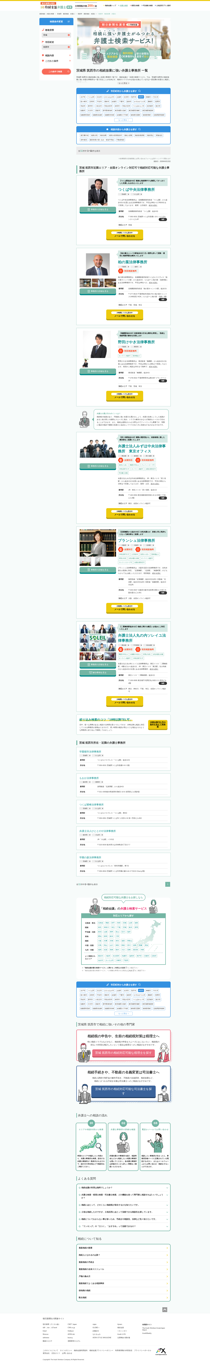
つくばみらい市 (138, 106)
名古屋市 (116, 956)
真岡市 (97, 782)
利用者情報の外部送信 (123, 1350)
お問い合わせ (67, 1353)
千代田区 (136, 645)
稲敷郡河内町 (109, 115)
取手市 (133, 97)
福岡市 (131, 956)
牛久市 (155, 97)
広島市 (154, 956)
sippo (94, 1324)
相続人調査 (128, 135)
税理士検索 (135, 5)
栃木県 (85, 782)
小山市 (97, 835)
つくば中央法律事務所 (136, 189)
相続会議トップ (110, 5)
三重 (117, 936)
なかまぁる (97, 1334)
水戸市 (83, 97)
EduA (45, 1331)
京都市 (146, 956)
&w (48, 1327)
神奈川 (106, 927)
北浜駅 (148, 545)
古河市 (126, 97)
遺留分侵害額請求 (115, 135)
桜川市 (158, 106)
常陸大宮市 (126, 106)
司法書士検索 (148, 5)
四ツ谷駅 (149, 456)
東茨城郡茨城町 (134, 110)
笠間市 (157, 101)
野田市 (136, 347)
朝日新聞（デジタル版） (51, 1324)
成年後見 (84, 140)
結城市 (114, 101)
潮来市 (106, 101)
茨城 (124, 927)
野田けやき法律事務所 (136, 342)
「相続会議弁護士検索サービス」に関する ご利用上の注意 (104, 968)
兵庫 (105, 941)
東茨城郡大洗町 (120, 110)
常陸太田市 (108, 106)
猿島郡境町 (147, 115)
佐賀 (105, 950)
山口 (111, 945)
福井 (129, 932)
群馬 (136, 927)
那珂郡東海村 (107, 110)
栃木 (130, 927)
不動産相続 (120, 140)
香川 (129, 945)
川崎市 (118, 960)
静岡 (105, 936)
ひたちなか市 (109, 97)
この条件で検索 (55, 72)
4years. (120, 1324)
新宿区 (136, 456)
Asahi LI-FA (121, 1334)
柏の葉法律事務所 (132, 262)
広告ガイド (56, 1353)
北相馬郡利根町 (159, 115)
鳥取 (117, 945)
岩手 (113, 923)
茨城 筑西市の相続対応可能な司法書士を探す (123, 1091)
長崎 (111, 950)
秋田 (118, 923)
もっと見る (122, 120)
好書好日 (96, 1331)
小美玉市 (98, 106)
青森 (107, 923)
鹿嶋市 (150, 101)
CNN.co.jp (71, 1327)
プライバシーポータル (142, 1350)
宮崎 (129, 950)
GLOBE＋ (96, 1327)
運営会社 (46, 1353)
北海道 (100, 923)
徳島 (134, 945)
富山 (117, 932)
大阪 (99, 941)
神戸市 (139, 956)
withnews (46, 1338)
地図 (162, 219)
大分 (123, 950)
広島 (99, 945)
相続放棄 (103, 135)
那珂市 (90, 106)
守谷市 (99, 101)
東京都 (124, 456)
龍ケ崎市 (84, 101)
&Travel (54, 1327)
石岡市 (92, 101)
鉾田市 (117, 106)
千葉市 (126, 960)
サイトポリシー (66, 1350)
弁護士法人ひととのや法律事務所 (97, 831)
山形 (130, 923)
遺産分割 (94, 135)
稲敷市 (83, 110)
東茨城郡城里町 (147, 110)
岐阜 (111, 936)
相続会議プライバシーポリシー (101, 1350)
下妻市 (121, 101)
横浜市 (100, 956)
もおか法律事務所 (89, 778)
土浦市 (119, 97)
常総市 (83, 106)
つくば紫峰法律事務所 (91, 804)
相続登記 (150, 135)
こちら (130, 970)
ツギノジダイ (122, 1331)
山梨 (105, 932)
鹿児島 (135, 950)
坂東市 (129, 101)
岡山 (105, 945)
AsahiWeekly (147, 1333)
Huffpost (71, 1331)
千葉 (118, 927)
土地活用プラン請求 (163, 5)
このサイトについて (50, 1350)
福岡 (99, 950)
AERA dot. (71, 1334)
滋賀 (123, 941)
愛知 (99, 936)
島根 (123, 945)
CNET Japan (72, 1324)
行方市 (90, 110)
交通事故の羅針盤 (123, 1338)
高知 (146, 945)
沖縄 (142, 950)
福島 (136, 923)
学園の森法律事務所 (90, 857)
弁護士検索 (124, 5)
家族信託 (159, 135)
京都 (111, 941)
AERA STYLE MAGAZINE (102, 1338)
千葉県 (124, 267)
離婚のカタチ (47, 1341)
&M (44, 1327)
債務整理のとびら (74, 1341)
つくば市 (91, 97)
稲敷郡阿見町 (85, 115)
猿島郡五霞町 (135, 115)
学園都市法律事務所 (90, 751)
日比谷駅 (149, 645)
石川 (123, 932)
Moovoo (45, 1334)
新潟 (99, 932)
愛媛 (140, 945)
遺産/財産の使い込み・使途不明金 (102, 140)
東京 (99, 927)
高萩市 (97, 110)
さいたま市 (110, 960)
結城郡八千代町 (122, 115)
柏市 (136, 267)
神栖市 (148, 97)
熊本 (117, 950)
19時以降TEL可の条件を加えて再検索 (158, 724)
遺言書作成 (84, 135)
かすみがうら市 (139, 101)
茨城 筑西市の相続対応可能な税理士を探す (123, 1052)
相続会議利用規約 (81, 1350)
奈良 (117, 941)
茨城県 (124, 194)
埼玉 (113, 927)
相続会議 (120, 1327)
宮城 (124, 923)
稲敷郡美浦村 (97, 115)
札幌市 (124, 956)
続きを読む (153, 205)
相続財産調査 (139, 135)
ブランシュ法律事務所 (136, 540)
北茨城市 (150, 106)
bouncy (70, 1338)
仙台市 (100, 960)
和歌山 (129, 941)
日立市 (99, 97)
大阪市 (136, 545)
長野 (111, 932)
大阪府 (124, 545)
